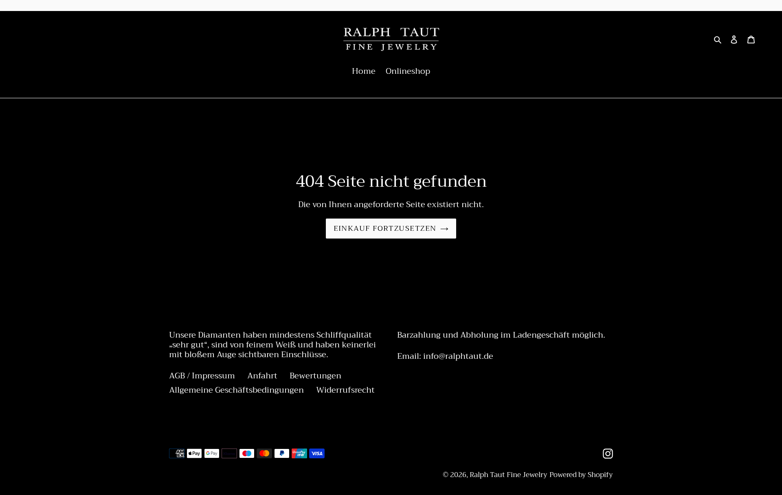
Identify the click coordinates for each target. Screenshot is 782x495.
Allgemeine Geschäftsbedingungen (236, 390)
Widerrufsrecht (345, 390)
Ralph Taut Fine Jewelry (508, 475)
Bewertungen (315, 376)
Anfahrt (262, 376)
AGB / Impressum (202, 376)
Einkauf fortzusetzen (385, 228)
